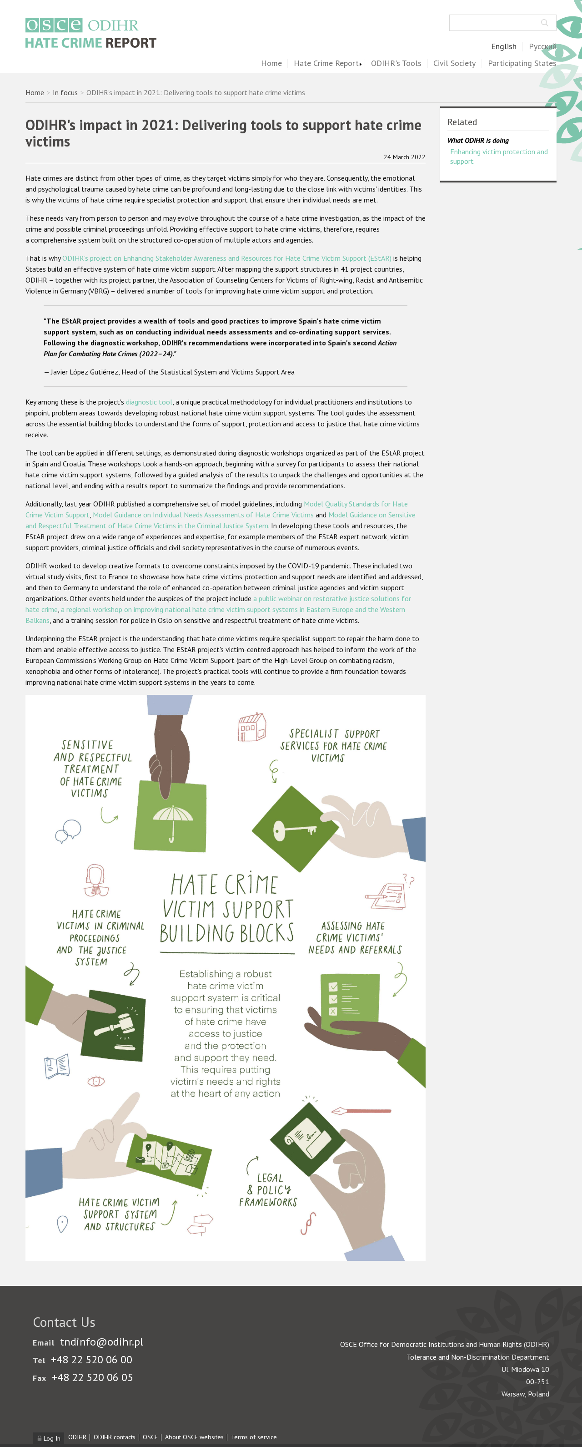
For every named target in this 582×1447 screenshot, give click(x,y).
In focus (65, 92)
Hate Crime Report (326, 63)
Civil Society (454, 63)
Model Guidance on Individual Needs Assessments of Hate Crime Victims (203, 514)
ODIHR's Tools (396, 63)
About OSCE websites (194, 1437)
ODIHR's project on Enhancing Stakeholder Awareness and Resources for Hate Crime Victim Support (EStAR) (226, 258)
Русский (543, 46)
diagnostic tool (149, 401)
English (504, 46)
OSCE (150, 1437)
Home (271, 63)
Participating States (522, 63)
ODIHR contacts (114, 1437)
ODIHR (77, 1437)
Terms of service (254, 1437)
